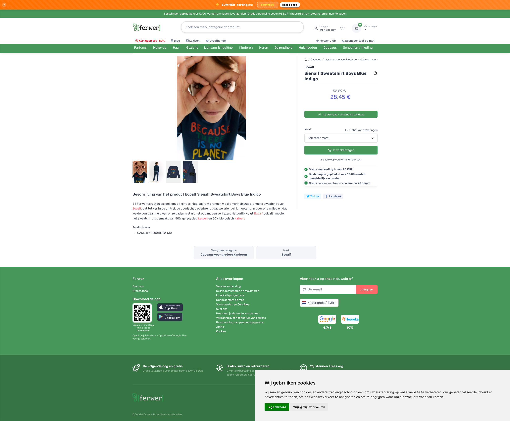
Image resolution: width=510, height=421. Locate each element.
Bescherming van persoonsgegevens (239, 322)
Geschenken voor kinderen (341, 59)
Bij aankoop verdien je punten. (341, 159)
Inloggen (367, 289)
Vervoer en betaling (228, 286)
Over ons (138, 286)
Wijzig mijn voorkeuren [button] (309, 407)
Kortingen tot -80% (152, 40)
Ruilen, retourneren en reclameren (237, 291)
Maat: (308, 129)
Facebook (335, 196)
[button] (170, 307)
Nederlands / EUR (320, 303)
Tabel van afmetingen (364, 130)
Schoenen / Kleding (358, 47)
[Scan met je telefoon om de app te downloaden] (143, 313)
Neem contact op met (360, 40)
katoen (203, 218)
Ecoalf (136, 208)
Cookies (221, 331)
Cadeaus (316, 59)
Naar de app (289, 4)
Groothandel (218, 40)
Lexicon (194, 40)
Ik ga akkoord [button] (277, 407)
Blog (177, 40)
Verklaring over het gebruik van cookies (241, 318)
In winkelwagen (343, 150)
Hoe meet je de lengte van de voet (237, 313)
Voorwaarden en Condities (232, 304)
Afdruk (220, 327)
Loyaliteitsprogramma (230, 295)
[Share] (375, 73)
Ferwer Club (328, 40)
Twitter (314, 196)
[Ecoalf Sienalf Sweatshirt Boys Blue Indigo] (211, 108)
